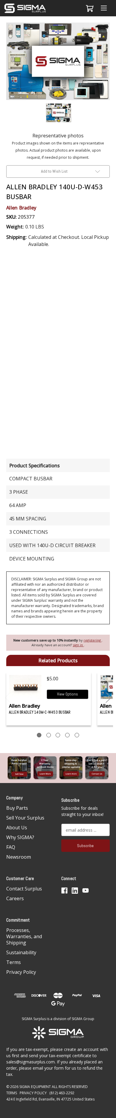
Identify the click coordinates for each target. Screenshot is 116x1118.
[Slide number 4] (67, 735)
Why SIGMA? (20, 837)
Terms (13, 962)
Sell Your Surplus (25, 817)
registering (93, 640)
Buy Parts (17, 808)
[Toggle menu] (103, 8)
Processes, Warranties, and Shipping (24, 936)
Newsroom (18, 857)
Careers (15, 898)
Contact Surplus (24, 888)
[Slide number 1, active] (39, 735)
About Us (16, 827)
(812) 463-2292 (61, 1092)
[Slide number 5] (77, 735)
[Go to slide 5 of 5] (8, 698)
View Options (67, 694)
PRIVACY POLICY (33, 1092)
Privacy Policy (21, 972)
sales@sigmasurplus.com (30, 1062)
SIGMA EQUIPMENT (35, 1086)
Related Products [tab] (58, 660)
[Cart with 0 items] (88, 8)
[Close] (108, 31)
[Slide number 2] (48, 735)
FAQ (10, 847)
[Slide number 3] (58, 735)
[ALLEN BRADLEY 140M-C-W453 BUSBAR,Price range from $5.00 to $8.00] (25, 687)
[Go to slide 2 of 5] (109, 698)
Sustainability (21, 952)
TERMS (11, 1092)
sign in (78, 645)
